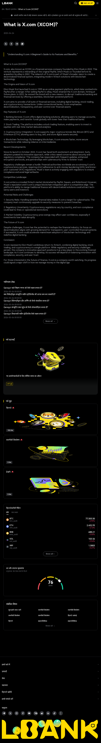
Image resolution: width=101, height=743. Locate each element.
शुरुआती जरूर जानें (14, 610)
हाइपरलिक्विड (42, 621)
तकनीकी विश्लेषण (44, 610)
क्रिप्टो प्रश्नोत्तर (11, 9)
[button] (93, 726)
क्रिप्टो (10, 621)
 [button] (75, 3)
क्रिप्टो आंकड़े (72, 615)
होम (3, 9)
